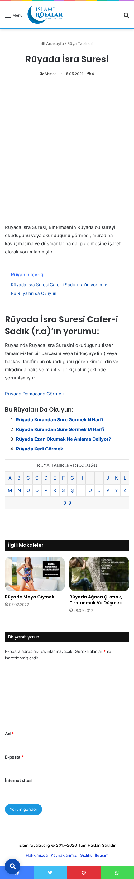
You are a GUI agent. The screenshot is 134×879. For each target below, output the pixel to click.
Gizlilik (86, 855)
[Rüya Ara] (126, 17)
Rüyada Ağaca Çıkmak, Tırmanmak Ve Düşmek (95, 600)
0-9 (67, 503)
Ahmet (50, 73)
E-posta (14, 757)
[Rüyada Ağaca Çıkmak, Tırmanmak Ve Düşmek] (99, 574)
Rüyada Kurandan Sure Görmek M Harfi (60, 429)
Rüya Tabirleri (80, 43)
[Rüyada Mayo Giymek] (35, 574)
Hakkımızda (37, 855)
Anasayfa (54, 43)
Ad (9, 733)
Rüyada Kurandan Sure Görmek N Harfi (59, 420)
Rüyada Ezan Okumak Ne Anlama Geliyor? (63, 439)
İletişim (101, 855)
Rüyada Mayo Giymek (29, 597)
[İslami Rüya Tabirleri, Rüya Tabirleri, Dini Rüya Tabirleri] (45, 14)
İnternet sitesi (19, 780)
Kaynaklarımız (64, 855)
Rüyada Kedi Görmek (39, 449)
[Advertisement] (67, 153)
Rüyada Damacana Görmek (34, 394)
